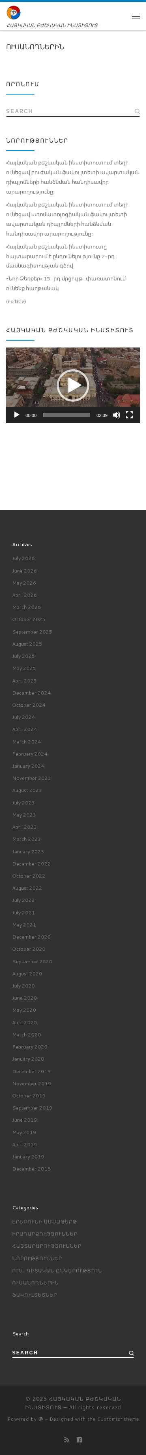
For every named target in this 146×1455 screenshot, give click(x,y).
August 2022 (27, 887)
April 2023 (24, 826)
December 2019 (31, 1071)
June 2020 (24, 997)
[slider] (66, 415)
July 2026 (23, 558)
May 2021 (24, 924)
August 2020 (27, 973)
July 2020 (23, 985)
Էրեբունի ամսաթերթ (44, 1221)
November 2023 (31, 778)
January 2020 (28, 1058)
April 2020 (24, 1022)
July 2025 (23, 656)
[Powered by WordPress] (41, 1419)
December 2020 (31, 936)
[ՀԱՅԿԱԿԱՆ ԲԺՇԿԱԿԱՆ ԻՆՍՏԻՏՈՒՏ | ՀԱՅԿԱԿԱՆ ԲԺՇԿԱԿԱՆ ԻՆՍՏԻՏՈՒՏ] (13, 12)
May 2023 (24, 814)
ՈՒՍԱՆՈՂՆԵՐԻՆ (35, 1282)
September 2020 (32, 961)
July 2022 (23, 900)
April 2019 (24, 1144)
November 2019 (31, 1083)
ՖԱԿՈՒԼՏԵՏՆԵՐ (34, 1294)
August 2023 (27, 790)
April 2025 (24, 680)
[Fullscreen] (129, 415)
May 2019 (24, 1132)
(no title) (16, 301)
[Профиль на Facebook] (79, 1439)
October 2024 (28, 704)
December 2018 (31, 1168)
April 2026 (24, 595)
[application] (73, 385)
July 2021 (23, 912)
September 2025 (32, 631)
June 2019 (24, 1119)
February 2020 (29, 1046)
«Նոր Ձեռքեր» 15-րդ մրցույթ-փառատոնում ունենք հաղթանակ (66, 283)
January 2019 (28, 1156)
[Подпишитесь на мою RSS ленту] (67, 1439)
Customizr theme (118, 1419)
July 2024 (23, 717)
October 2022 (28, 875)
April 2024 (24, 729)
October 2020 (28, 948)
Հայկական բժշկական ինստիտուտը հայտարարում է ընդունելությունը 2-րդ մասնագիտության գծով (61, 256)
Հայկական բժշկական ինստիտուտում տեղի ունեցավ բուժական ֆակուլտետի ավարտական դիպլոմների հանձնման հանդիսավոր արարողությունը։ (73, 177)
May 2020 (24, 1009)
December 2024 (31, 692)
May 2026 (24, 582)
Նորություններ (37, 1258)
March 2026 (26, 607)
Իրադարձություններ (44, 1233)
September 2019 (32, 1107)
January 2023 (28, 851)
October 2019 (28, 1095)
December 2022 (31, 863)
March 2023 (26, 839)
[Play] (17, 415)
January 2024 (28, 765)
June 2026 (24, 570)
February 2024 (29, 753)
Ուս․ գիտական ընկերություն (57, 1270)
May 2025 (24, 668)
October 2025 (28, 619)
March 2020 (26, 1034)
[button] (73, 385)
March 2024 (26, 741)
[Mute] (116, 415)
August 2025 (27, 643)
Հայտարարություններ (47, 1245)
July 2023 (23, 802)
